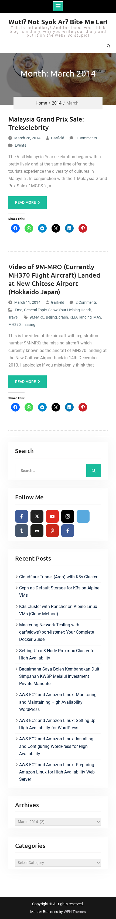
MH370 (14, 324)
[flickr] (36, 530)
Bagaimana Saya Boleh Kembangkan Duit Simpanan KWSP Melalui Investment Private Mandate (59, 676)
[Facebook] (21, 516)
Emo (18, 310)
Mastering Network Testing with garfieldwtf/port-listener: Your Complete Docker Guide (56, 632)
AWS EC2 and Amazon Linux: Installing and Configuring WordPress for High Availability (56, 746)
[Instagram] (67, 516)
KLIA (74, 317)
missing (28, 324)
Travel (13, 317)
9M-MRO (37, 317)
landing (85, 317)
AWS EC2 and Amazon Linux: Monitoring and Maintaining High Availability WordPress (58, 702)
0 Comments (86, 138)
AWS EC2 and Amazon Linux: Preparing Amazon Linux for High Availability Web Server (57, 772)
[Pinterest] (52, 530)
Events (20, 145)
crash (63, 317)
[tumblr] (21, 530)
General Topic (35, 310)
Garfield (57, 138)
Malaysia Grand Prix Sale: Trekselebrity (46, 123)
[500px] (83, 516)
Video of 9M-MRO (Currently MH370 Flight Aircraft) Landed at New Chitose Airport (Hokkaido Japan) (54, 279)
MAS (97, 317)
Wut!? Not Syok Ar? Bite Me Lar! (58, 22)
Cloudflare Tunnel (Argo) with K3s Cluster (58, 576)
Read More (25, 202)
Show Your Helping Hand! (69, 310)
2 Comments (86, 302)
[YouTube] (52, 516)
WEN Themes (75, 912)
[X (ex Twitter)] (36, 516)
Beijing (51, 317)
